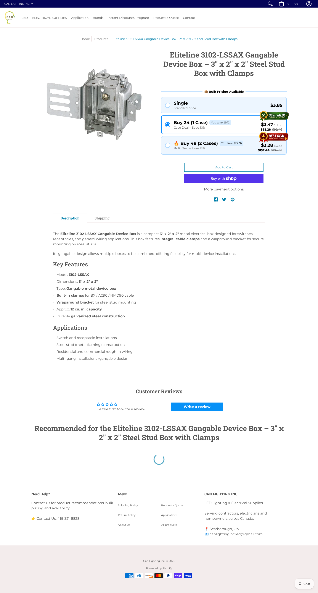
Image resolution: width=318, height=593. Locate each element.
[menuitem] (270, 4)
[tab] (70, 218)
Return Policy (127, 515)
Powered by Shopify (159, 568)
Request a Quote (172, 505)
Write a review (197, 407)
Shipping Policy (128, 505)
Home (85, 39)
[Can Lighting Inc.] (9, 17)
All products (169, 524)
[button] (309, 4)
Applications (169, 515)
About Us (124, 524)
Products (101, 39)
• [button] (292, 4)
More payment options (224, 189)
